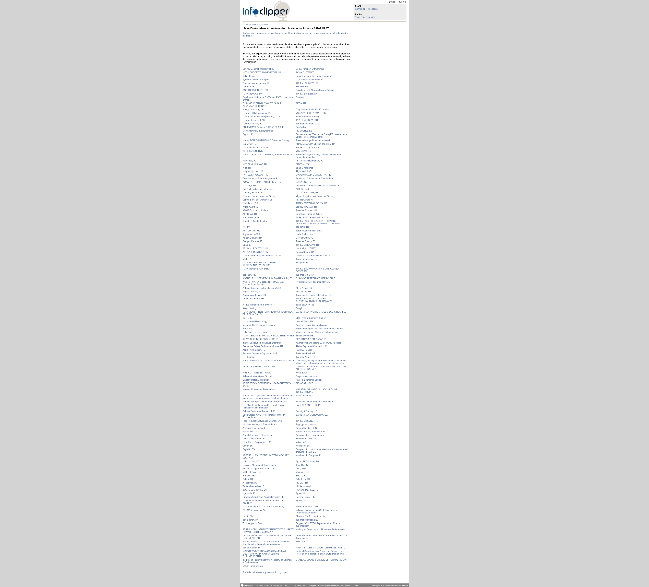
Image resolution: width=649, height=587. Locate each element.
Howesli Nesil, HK (304, 321)
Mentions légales (309, 585)
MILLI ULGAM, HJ (252, 472)
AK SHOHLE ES (304, 131)
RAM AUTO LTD (304, 350)
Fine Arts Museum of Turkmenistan (260, 465)
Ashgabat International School (257, 376)
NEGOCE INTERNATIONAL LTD (259, 366)
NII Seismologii (303, 486)
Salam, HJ (248, 479)
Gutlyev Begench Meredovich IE (258, 69)
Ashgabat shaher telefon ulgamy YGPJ (262, 288)
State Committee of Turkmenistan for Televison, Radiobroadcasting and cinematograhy (266, 542)
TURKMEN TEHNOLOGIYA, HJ (311, 203)
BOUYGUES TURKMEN (255, 490)
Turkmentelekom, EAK (254, 120)
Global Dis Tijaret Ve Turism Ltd (258, 468)
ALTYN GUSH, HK (305, 199)
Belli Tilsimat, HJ (251, 76)
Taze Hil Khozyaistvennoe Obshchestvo (262, 421)
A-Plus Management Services (257, 304)
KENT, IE (247, 318)
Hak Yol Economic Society (309, 380)
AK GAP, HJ (302, 483)
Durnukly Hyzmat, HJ (253, 192)
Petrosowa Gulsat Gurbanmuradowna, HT (263, 346)
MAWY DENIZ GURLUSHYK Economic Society (266, 140)
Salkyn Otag (302, 262)
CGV (280, 585)
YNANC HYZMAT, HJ (306, 207)
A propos (321, 585)
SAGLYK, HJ (249, 227)
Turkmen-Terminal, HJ (306, 259)
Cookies (355, 585)
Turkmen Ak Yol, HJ (252, 123)
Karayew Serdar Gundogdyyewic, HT (314, 325)
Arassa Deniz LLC (251, 431)
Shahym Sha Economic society (311, 516)
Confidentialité (295, 585)
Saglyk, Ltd (301, 308)
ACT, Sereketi (302, 189)
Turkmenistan (250, 24)
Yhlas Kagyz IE (250, 207)
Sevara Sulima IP (251, 547)
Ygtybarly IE (249, 493)
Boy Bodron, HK (250, 520)
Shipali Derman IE (305, 335)
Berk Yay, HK (249, 275)
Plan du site (345, 585)
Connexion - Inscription (366, 9)
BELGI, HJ (301, 475)
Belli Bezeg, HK (303, 291)
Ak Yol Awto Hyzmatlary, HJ (309, 160)
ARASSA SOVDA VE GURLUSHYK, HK (315, 144)
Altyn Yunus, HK (304, 288)
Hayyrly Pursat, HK (305, 497)
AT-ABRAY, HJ (250, 214)
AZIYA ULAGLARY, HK (307, 192)
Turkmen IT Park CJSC (307, 506)
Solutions (273, 585)
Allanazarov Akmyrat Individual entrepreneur (317, 185)
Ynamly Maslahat (304, 168)
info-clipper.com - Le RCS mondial (266, 10)
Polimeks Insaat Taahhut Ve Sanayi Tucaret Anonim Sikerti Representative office (321, 135)
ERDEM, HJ (302, 86)
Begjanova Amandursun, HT (256, 83)
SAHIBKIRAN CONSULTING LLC (312, 415)
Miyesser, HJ (302, 472)
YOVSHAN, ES (303, 151)
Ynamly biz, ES (250, 203)
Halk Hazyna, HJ (251, 461)
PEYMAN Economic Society (257, 510)
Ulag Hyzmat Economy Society (311, 318)
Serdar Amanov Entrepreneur (310, 69)
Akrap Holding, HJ (251, 308)
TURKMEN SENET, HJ (307, 421)
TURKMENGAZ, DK (252, 93)
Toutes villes (263, 24)
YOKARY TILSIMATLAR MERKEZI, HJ (262, 182)
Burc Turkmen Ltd (251, 217)
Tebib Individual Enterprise (255, 147)
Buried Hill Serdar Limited (255, 221)
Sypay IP (300, 493)
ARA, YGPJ (302, 468)
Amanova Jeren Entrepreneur (310, 435)
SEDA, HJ (301, 103)
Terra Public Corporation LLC (257, 442)
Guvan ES (248, 445)
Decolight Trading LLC (306, 411)
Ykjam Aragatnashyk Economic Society (315, 196)
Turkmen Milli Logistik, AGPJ (257, 113)
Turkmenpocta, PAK (252, 523)
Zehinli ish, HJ (303, 479)
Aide (266, 585)
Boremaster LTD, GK (306, 438)
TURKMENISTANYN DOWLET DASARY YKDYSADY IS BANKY (263, 104)
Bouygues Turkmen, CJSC (309, 214)
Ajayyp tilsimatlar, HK (253, 109)
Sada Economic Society (307, 116)
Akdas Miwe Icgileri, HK (254, 295)
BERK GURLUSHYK (253, 151)
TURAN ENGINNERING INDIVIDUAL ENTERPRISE (268, 335)
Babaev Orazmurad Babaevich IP (259, 411)
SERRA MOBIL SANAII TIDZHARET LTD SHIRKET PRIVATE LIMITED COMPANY (268, 530)
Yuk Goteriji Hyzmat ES (307, 147)
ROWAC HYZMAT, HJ (307, 72)
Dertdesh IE (248, 86)
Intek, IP (247, 259)
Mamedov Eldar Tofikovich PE (311, 431)
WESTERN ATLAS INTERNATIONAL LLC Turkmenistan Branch (263, 283)
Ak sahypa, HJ (250, 483)
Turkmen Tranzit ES (306, 241)
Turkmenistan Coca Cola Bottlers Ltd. (314, 295)
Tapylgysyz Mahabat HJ (307, 424)
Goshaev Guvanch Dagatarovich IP (260, 353)
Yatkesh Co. (302, 442)
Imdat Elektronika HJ (306, 234)
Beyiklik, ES (249, 449)
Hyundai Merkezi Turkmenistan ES (313, 282)
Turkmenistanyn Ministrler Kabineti (313, 140)
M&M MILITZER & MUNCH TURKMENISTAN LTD (320, 547)
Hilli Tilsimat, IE (250, 357)
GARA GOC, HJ (303, 182)
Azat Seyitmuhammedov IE (309, 79)
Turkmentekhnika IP (306, 353)
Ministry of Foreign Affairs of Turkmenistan (317, 332)
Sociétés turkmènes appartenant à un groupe (264, 572)
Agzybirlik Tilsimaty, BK (307, 461)
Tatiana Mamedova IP (253, 486)
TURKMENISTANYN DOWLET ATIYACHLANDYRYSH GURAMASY (314, 299)
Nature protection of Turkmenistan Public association (268, 360)
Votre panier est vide (365, 17)
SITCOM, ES (302, 164)
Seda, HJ (247, 328)
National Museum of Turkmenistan (259, 389)
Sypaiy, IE (301, 500)
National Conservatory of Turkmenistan (315, 401)
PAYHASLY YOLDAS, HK (255, 175)
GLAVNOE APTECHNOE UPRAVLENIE (315, 278)
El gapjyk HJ (249, 475)
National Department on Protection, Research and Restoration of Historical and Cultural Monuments (320, 552)
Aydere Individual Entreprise (256, 79)
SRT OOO (301, 541)
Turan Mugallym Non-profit (309, 230)
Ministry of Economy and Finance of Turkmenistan (320, 529)
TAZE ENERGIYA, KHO (307, 120)
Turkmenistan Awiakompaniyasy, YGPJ (262, 116)
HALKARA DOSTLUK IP (308, 405)
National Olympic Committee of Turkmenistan (265, 401)
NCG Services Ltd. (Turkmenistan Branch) (263, 506)
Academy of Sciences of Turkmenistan (315, 178)
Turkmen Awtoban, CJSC (308, 123)
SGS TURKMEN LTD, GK (255, 90)
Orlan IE (247, 245)
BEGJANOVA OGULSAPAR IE (311, 339)
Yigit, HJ (247, 168)
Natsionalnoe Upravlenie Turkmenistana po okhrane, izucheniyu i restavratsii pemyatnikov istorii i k (268, 396)
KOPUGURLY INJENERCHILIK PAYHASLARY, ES (268, 278)
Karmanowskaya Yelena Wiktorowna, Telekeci (318, 343)
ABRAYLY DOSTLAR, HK (255, 252)
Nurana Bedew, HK (305, 252)
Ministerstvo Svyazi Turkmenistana (260, 424)
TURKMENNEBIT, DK (306, 93)
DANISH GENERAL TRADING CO (313, 255)
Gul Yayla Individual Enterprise (258, 189)
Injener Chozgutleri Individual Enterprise (262, 343)
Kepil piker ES (303, 445)
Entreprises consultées (253, 585)
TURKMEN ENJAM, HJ (307, 245)
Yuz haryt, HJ (249, 185)
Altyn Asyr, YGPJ (251, 234)
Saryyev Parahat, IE (252, 241)
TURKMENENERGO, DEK (256, 268)
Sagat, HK (248, 134)
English (392, 2)
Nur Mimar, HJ (250, 144)
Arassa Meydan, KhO (306, 428)
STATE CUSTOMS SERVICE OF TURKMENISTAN (321, 560)
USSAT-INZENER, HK (253, 298)
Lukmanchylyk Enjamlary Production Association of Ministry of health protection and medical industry (321, 361)
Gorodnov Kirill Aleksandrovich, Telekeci (315, 90)
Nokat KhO (301, 372)
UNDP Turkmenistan (253, 566)
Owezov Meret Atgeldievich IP (257, 380)
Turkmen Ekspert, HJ (306, 210)
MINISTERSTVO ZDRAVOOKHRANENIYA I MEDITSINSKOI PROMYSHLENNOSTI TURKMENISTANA (264, 554)
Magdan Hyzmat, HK (253, 171)
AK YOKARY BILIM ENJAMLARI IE (260, 339)
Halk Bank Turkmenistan (255, 332)
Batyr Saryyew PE (305, 304)
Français (402, 2)
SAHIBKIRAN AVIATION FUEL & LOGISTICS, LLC (321, 312)
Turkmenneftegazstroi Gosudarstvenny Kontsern (319, 328)
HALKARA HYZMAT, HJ (307, 248)
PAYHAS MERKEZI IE (307, 490)
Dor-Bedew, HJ (303, 127)
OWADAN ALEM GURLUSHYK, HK (313, 175)
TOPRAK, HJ (302, 227)
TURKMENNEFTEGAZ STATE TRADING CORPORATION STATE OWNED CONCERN (318, 222)
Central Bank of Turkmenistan (257, 199)
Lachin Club (248, 516)
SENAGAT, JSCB (304, 383)
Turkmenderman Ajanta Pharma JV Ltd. (262, 255)
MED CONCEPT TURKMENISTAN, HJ (262, 72)
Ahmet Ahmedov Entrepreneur (257, 435)
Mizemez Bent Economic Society (259, 325)
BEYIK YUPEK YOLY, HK (255, 248)
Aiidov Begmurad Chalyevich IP (311, 346)
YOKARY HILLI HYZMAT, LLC (311, 113)
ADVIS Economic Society (255, 210)
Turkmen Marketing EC (307, 520)
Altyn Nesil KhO (303, 171)
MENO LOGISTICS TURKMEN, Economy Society (267, 154)
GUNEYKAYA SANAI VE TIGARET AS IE (263, 127)
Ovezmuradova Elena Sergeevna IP (260, 178)
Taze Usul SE (302, 465)
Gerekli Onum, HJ (304, 238)
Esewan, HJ (302, 97)
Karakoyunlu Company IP (308, 455)
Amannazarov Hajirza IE (254, 428)
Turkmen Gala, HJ (305, 275)
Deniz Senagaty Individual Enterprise (314, 76)
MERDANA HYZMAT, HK (255, 164)
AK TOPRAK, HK (251, 230)
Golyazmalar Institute (306, 376)
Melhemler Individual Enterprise (258, 131)
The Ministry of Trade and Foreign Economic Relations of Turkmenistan (264, 406)
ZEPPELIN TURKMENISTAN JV (312, 217)
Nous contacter (332, 585)
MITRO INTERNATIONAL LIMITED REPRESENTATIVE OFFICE (260, 263)
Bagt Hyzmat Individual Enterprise (312, 109)
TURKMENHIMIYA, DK (307, 83)
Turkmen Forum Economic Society (260, 196)
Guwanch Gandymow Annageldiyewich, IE (263, 497)
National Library (303, 395)
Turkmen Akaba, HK (306, 357)
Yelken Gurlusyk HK (252, 238)
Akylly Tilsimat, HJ (252, 291)
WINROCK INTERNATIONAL (257, 372)
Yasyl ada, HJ (249, 160)
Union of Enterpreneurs (254, 438)
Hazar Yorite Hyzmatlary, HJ (256, 321)
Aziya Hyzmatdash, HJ (254, 350)
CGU (286, 585)
